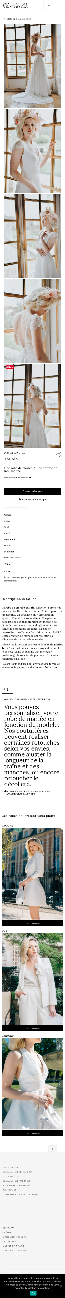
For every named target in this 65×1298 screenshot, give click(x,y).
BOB (4, 930)
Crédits (7, 1232)
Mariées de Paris (13, 1246)
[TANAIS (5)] (32, 236)
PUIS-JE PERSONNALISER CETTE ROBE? (29, 699)
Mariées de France (14, 1250)
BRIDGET (8, 1035)
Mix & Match (10, 1176)
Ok (33, 1293)
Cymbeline (9, 1241)
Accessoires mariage (16, 1185)
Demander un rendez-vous (20, 1194)
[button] (32, 699)
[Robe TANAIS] (32, 66)
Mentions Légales (14, 1237)
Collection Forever (15, 453)
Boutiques (9, 1190)
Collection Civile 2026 (17, 1172)
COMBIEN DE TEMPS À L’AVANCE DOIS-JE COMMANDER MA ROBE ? (30, 793)
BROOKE (7, 825)
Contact (8, 1228)
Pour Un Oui (10, 1167)
